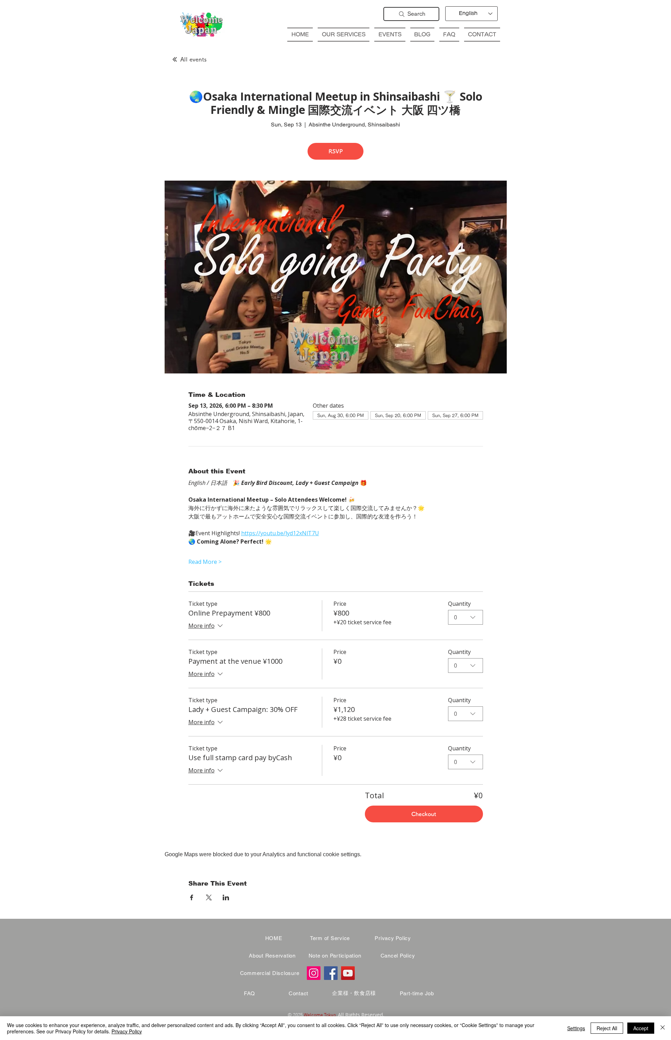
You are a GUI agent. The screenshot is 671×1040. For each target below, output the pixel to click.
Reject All (607, 1028)
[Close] (662, 1028)
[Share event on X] (208, 897)
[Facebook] (331, 973)
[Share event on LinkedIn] (226, 897)
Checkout (423, 814)
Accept (640, 1028)
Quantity (459, 603)
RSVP (336, 151)
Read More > (205, 561)
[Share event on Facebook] (191, 897)
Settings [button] (576, 1028)
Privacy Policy (126, 1031)
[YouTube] (348, 973)
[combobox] (465, 617)
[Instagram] (313, 973)
